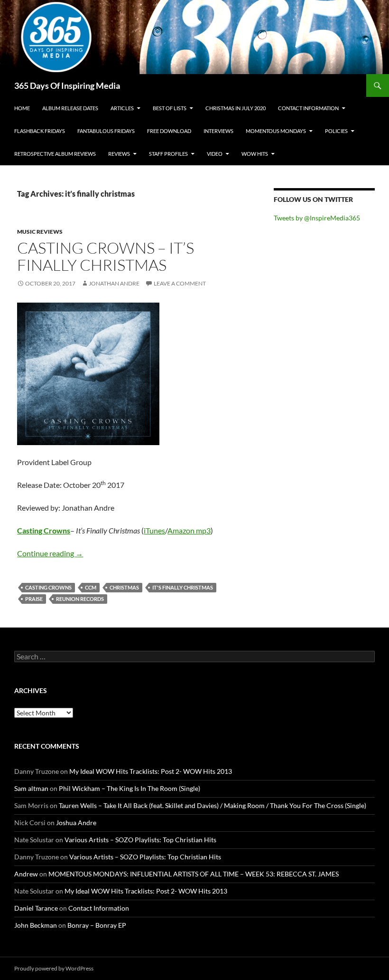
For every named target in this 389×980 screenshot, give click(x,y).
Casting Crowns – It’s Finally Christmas (105, 256)
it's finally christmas (182, 587)
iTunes (154, 530)
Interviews (218, 131)
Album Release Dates (70, 108)
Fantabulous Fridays (106, 131)
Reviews (119, 154)
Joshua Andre (76, 822)
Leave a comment (180, 283)
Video (214, 154)
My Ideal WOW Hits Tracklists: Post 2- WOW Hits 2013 (150, 771)
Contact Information (308, 108)
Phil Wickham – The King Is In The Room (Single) (129, 788)
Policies (336, 131)
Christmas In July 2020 (235, 108)
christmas (124, 587)
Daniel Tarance (36, 908)
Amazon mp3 (189, 530)
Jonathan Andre (114, 283)
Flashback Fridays (39, 131)
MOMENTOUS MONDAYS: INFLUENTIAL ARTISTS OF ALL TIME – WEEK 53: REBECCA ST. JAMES (193, 874)
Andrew (26, 874)
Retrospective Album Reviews (55, 154)
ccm (90, 587)
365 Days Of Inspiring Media (67, 85)
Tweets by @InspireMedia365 (317, 218)
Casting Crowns (43, 530)
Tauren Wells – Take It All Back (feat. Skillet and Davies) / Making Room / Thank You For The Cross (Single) (212, 805)
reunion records (80, 599)
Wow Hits (254, 154)
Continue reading (50, 553)
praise (34, 599)
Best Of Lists (169, 108)
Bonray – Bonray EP (96, 925)
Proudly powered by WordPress (53, 968)
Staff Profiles (168, 154)
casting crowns (48, 587)
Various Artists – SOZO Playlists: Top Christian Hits (140, 840)
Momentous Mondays (276, 131)
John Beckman (35, 925)
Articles (122, 108)
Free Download (169, 131)
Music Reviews (40, 231)
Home (22, 108)
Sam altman (31, 788)
